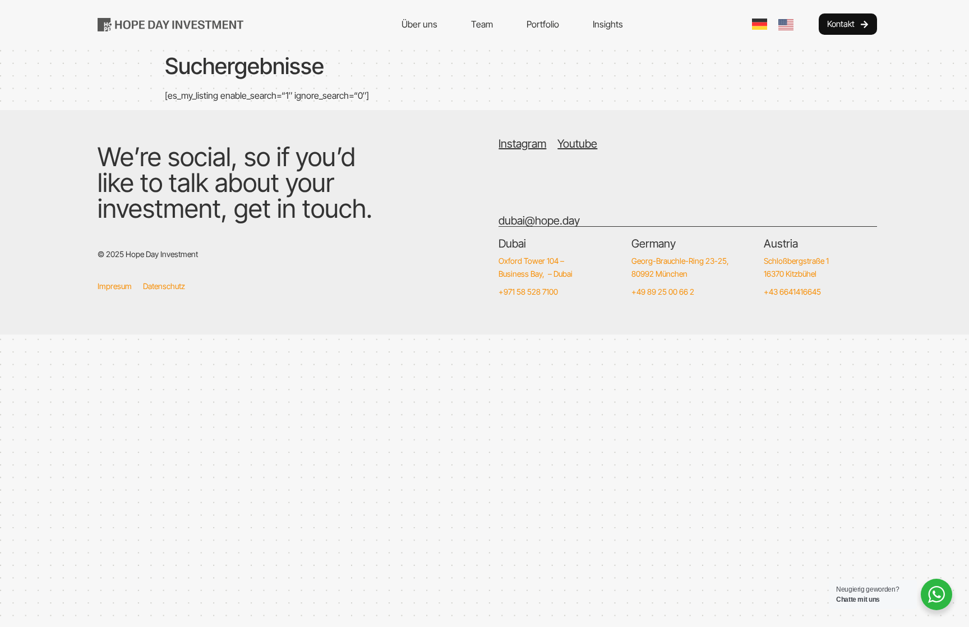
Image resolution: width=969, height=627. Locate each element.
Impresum (115, 286)
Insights (608, 24)
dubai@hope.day (539, 220)
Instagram (522, 143)
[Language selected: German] (778, 24)
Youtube (577, 143)
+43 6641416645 (792, 291)
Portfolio (543, 24)
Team (482, 24)
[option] (789, 24)
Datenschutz (164, 286)
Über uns (419, 24)
